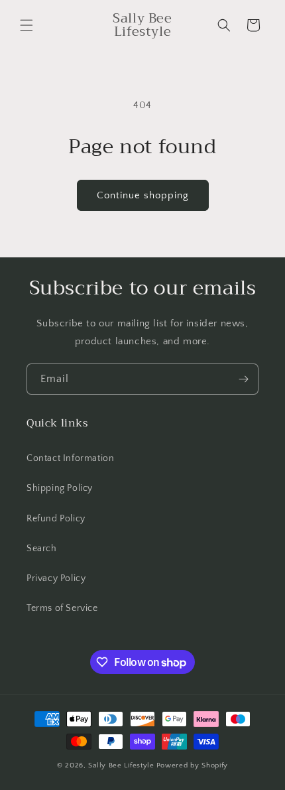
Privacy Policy (56, 578)
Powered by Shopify (192, 765)
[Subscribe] (243, 379)
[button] (26, 25)
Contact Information (70, 458)
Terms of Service (62, 608)
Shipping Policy (60, 488)
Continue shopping (143, 195)
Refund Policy (56, 518)
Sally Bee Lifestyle (121, 765)
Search (42, 548)
